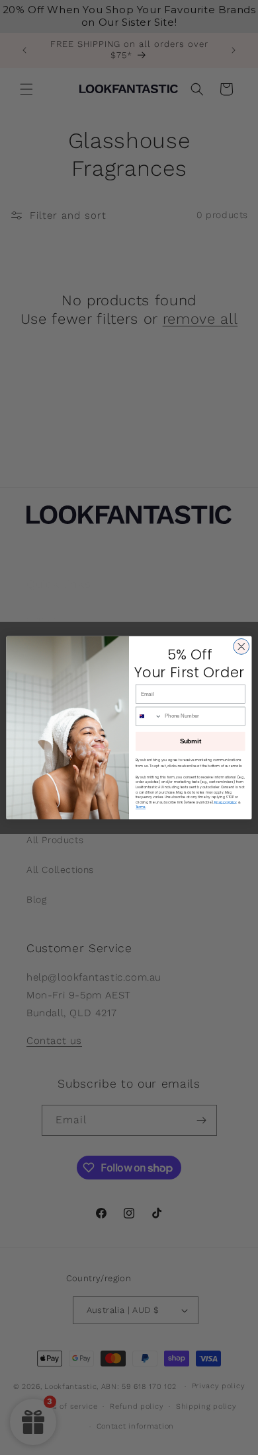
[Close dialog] (241, 646)
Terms (141, 807)
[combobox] (148, 716)
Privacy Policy (225, 802)
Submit (190, 740)
